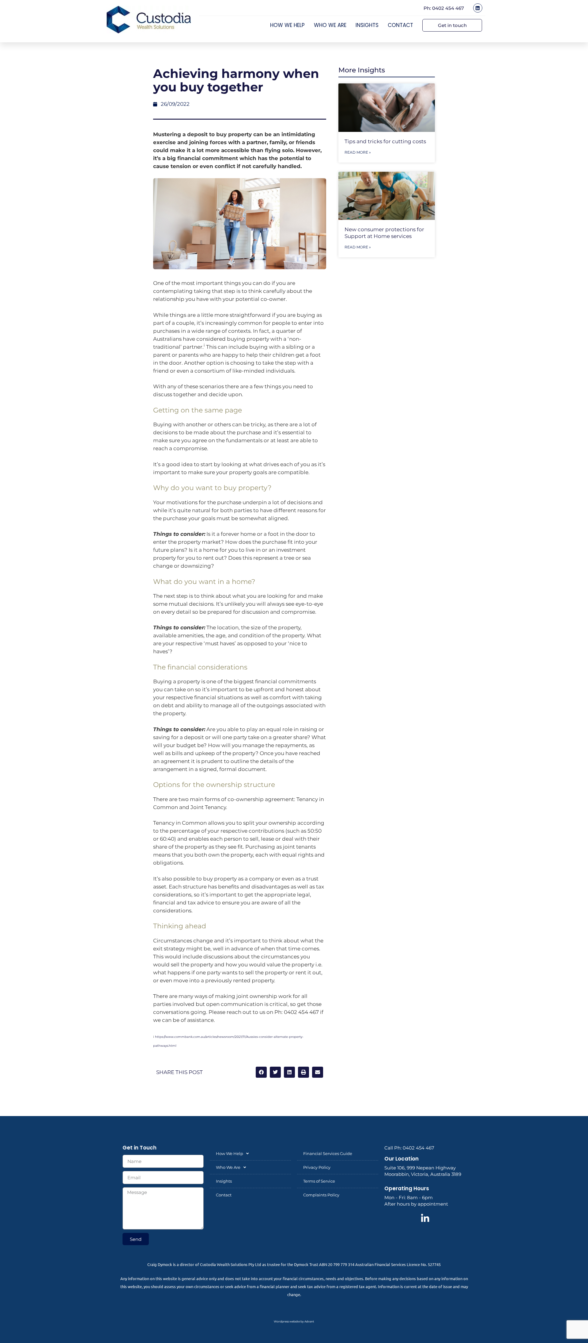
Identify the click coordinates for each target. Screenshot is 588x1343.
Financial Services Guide (327, 1153)
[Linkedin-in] (425, 1218)
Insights (367, 25)
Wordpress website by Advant (294, 1321)
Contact (400, 25)
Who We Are (330, 25)
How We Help (287, 25)
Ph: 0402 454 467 (444, 8)
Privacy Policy (316, 1167)
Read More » (358, 152)
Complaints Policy (321, 1194)
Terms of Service (319, 1181)
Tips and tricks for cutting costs (385, 141)
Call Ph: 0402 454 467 (409, 1148)
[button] (261, 1072)
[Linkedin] (477, 8)
